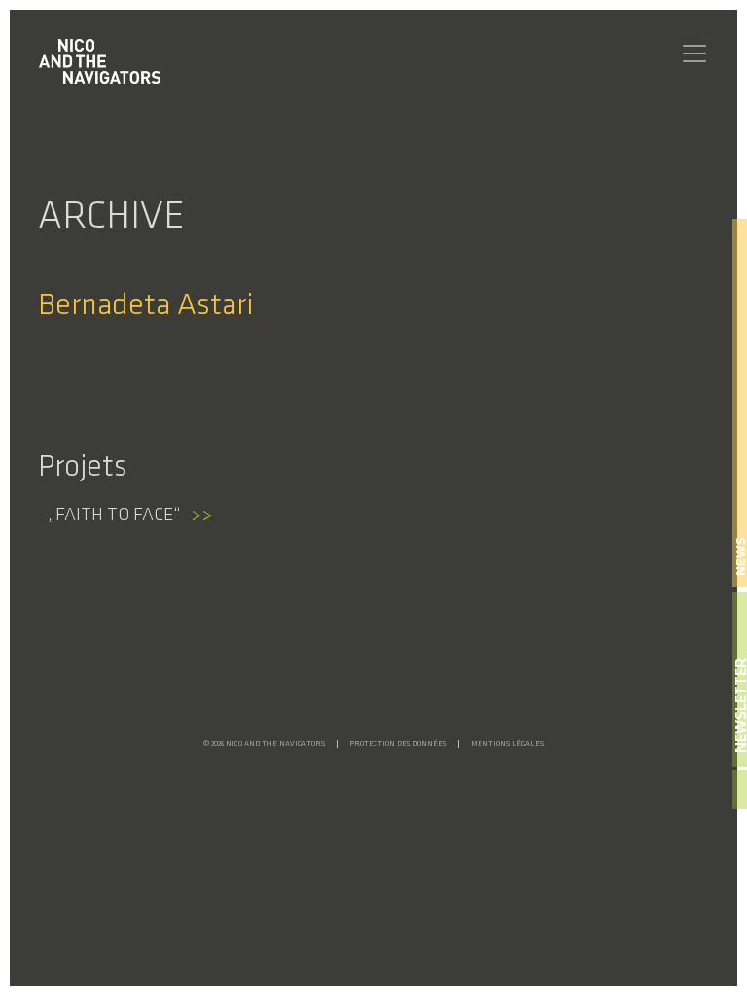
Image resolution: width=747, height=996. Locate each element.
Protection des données (397, 744)
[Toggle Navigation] (694, 53)
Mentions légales (507, 744)
